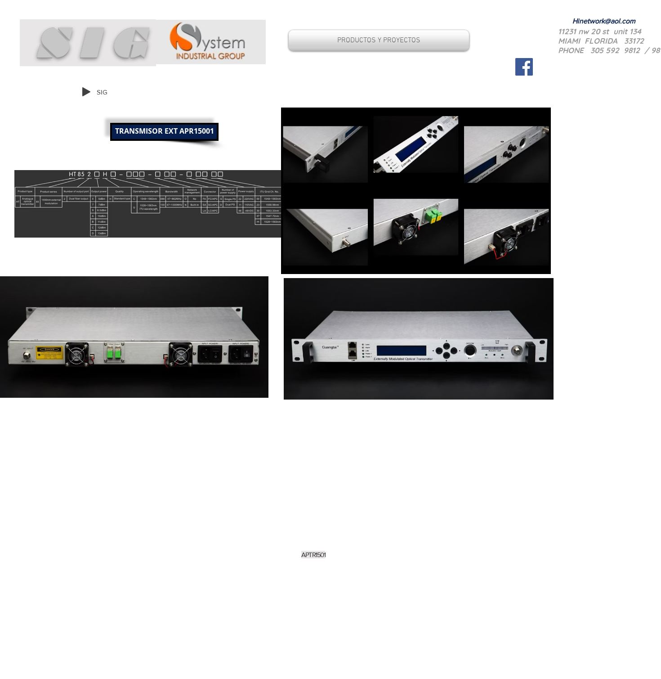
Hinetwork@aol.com (603, 21)
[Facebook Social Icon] (524, 67)
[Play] (86, 91)
